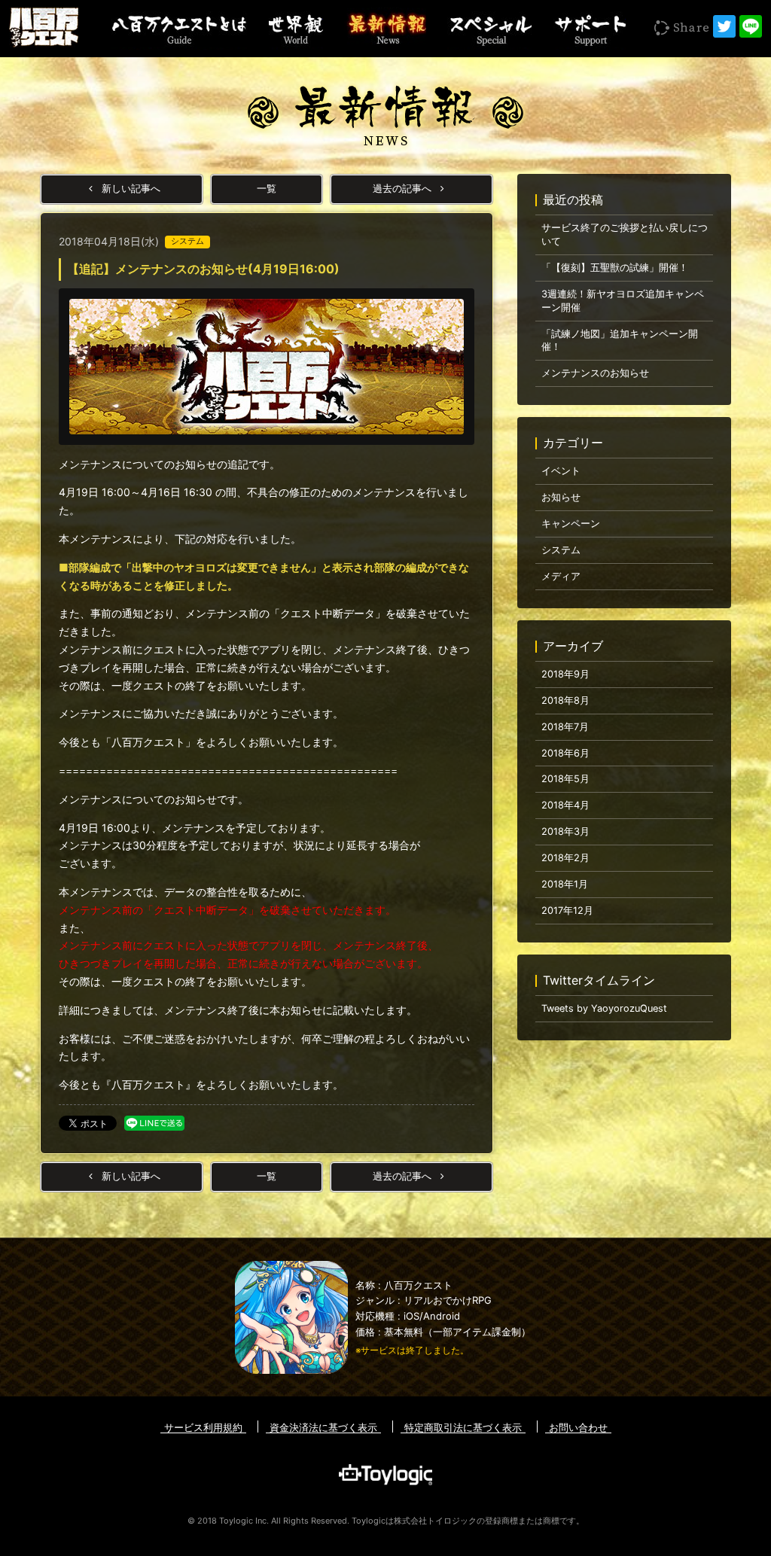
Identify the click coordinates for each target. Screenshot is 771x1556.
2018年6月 (565, 753)
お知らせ (561, 497)
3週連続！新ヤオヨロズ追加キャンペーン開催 (622, 300)
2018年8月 (565, 700)
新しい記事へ (129, 188)
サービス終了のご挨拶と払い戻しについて (624, 234)
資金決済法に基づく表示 (323, 1427)
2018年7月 (565, 726)
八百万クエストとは (179, 29)
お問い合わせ (578, 1427)
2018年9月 (565, 674)
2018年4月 (565, 805)
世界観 (296, 29)
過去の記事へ (403, 188)
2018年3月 (565, 831)
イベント (561, 471)
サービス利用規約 (203, 1427)
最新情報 (385, 29)
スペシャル (489, 29)
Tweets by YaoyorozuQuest (604, 1008)
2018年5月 (565, 778)
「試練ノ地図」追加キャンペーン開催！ (619, 340)
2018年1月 (564, 884)
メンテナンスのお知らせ (595, 373)
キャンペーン (570, 523)
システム (561, 550)
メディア (561, 576)
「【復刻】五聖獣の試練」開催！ (614, 267)
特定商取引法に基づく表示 (463, 1427)
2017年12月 (567, 910)
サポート (589, 29)
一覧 (266, 188)
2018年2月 (565, 857)
